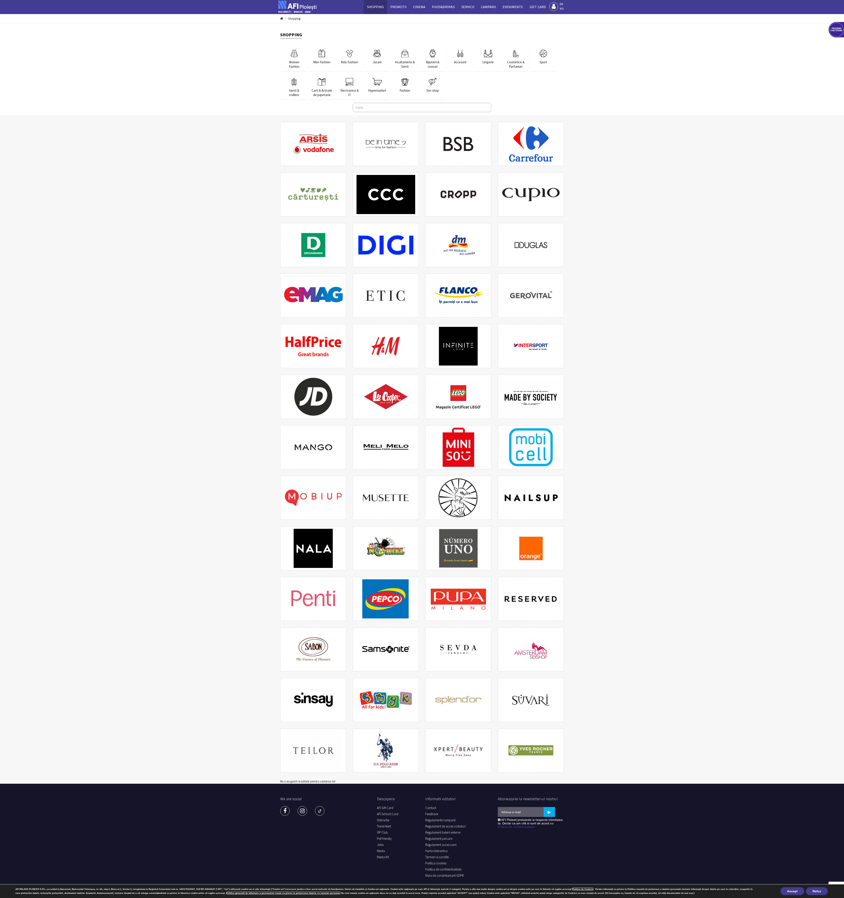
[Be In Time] (386, 144)
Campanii (488, 7)
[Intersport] (531, 346)
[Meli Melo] (386, 447)
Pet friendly (384, 838)
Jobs (380, 845)
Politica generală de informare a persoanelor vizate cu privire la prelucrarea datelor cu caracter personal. (283, 893)
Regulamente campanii (440, 820)
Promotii (398, 7)
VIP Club (382, 832)
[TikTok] (319, 811)
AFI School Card (387, 814)
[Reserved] (531, 599)
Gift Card (538, 7)
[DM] (458, 245)
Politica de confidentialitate (443, 869)
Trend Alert (384, 826)
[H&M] (386, 346)
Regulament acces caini (441, 845)
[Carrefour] (531, 144)
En (561, 4)
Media (381, 851)
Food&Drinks (443, 7)
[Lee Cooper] (386, 397)
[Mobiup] (313, 498)
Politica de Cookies (582, 889)
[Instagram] (302, 811)
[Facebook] (285, 811)
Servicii (467, 7)
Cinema (419, 7)
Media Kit (383, 857)
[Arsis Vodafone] (313, 144)
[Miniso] (458, 447)
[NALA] (313, 548)
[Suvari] (531, 700)
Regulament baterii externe (442, 832)
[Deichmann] (313, 245)
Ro (562, 9)
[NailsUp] (531, 498)
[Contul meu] (553, 6)
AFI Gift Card (385, 808)
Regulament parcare (438, 838)
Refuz (817, 891)
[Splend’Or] (458, 700)
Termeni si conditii (437, 857)
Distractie (383, 820)
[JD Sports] (313, 397)
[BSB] (458, 144)
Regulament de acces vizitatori (445, 826)
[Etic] (386, 296)
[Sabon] (313, 649)
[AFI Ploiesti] (298, 4)
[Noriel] (386, 548)
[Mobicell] (531, 447)
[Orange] (531, 548)
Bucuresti (284, 11)
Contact (430, 808)
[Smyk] (386, 700)
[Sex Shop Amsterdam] (531, 649)
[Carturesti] (313, 194)
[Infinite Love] (458, 346)
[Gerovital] (531, 296)
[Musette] (386, 498)
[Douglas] (531, 245)
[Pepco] (386, 599)
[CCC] (386, 194)
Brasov (298, 11)
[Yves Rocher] (531, 751)
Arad (308, 11)
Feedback (431, 814)
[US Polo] (386, 751)
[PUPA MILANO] (458, 599)
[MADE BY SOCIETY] (531, 397)
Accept (792, 891)
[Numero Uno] (458, 548)
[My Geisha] (458, 498)
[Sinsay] (313, 700)
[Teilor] (313, 751)
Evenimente (513, 7)
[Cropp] (458, 194)
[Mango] (313, 447)
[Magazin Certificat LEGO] (458, 397)
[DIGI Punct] (386, 245)
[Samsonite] (386, 649)
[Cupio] (531, 194)
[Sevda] (458, 649)
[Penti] (313, 599)
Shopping (375, 7)
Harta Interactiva (436, 851)
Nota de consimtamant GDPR (444, 875)
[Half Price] (313, 346)
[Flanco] (458, 296)
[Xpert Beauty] (458, 751)
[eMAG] (313, 296)
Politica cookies (435, 863)
